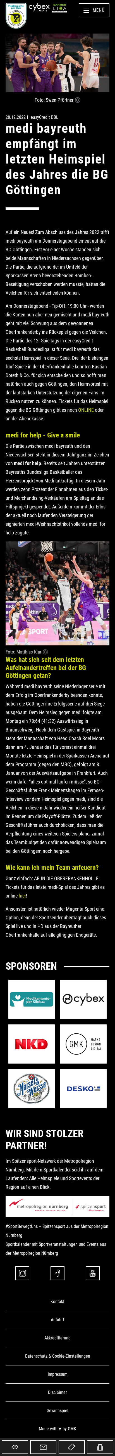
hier (22, 896)
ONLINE (86, 410)
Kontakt (57, 1301)
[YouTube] (93, 1273)
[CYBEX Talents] (39, 7)
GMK (72, 1428)
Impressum (58, 1374)
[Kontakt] (43, 1447)
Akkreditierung (57, 1338)
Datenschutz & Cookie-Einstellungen (57, 1356)
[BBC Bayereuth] (16, 16)
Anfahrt (57, 1319)
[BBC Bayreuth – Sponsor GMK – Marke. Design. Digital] (83, 1044)
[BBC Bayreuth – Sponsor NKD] (31, 1044)
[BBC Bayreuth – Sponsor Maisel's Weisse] (31, 1088)
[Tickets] (72, 1447)
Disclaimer (57, 1392)
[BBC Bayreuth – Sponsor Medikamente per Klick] (31, 999)
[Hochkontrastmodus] (15, 1447)
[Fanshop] (100, 1447)
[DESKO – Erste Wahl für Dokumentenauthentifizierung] (83, 1088)
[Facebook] (57, 1273)
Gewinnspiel (57, 1410)
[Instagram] (22, 1273)
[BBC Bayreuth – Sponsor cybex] (83, 999)
